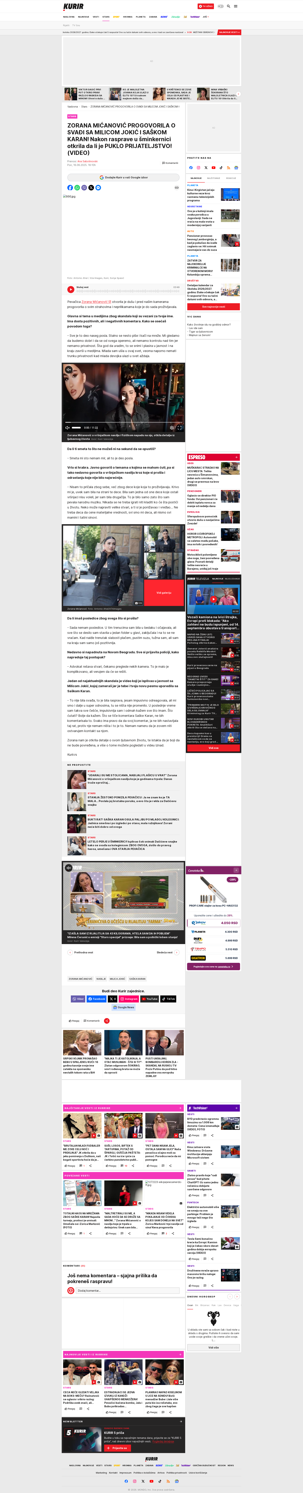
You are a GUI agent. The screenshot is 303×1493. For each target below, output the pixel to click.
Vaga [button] (236, 1305)
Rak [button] (214, 1305)
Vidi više (213, 1347)
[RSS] (228, 167)
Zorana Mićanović (95, 302)
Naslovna (72, 106)
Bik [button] (196, 1305)
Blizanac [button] (205, 1305)
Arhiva (160, 1472)
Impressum (126, 1472)
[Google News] (236, 167)
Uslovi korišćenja (198, 1472)
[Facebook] (191, 167)
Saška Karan (137, 978)
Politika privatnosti (177, 1472)
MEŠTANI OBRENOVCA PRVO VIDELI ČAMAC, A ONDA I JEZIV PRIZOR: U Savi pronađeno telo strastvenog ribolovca (178, 32)
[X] (206, 167)
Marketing (101, 1472)
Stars (84, 106)
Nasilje (101, 978)
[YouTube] (213, 167)
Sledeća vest (165, 952)
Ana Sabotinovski (88, 161)
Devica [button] (227, 1305)
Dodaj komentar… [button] (89, 1290)
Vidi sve (213, 747)
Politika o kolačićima (144, 1472)
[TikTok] (221, 167)
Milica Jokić (117, 978)
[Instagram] (198, 167)
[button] (170, 163)
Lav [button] (220, 1305)
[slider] (76, 427)
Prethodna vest (83, 952)
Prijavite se (120, 1448)
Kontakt (113, 1472)
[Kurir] (73, 6)
